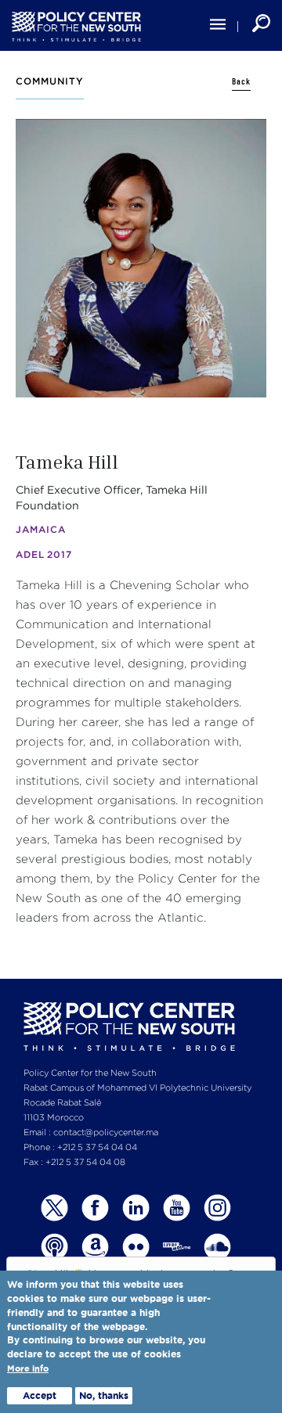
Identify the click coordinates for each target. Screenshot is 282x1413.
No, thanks (103, 1395)
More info (28, 1368)
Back (241, 82)
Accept (39, 1395)
